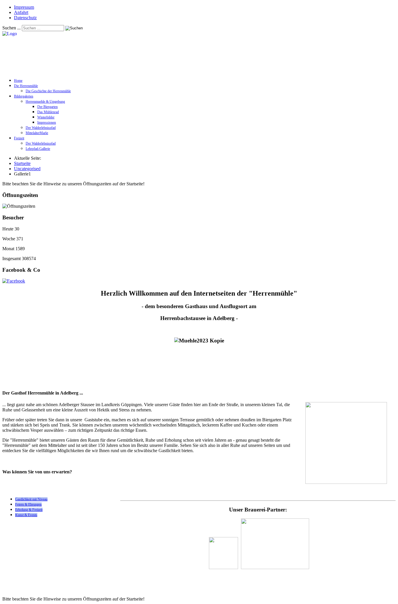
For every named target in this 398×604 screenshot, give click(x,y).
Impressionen (46, 122)
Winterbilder (45, 117)
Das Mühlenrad (48, 112)
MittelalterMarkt (37, 133)
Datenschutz (25, 17)
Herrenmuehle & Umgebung (45, 102)
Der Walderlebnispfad (41, 128)
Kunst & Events (26, 515)
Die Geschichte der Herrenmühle (48, 91)
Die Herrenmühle (26, 86)
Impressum (24, 7)
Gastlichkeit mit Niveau (31, 499)
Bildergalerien (23, 96)
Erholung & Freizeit (29, 510)
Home (18, 81)
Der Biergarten (47, 107)
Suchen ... (11, 27)
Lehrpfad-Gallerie (38, 149)
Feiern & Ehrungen (28, 504)
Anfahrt (21, 12)
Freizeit (19, 138)
